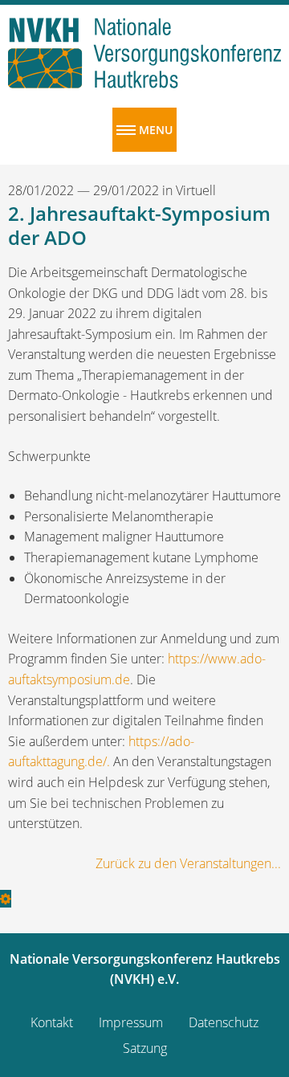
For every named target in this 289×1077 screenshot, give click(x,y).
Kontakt (52, 1022)
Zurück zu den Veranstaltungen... (188, 863)
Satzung (145, 1048)
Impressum (131, 1022)
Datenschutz (223, 1022)
